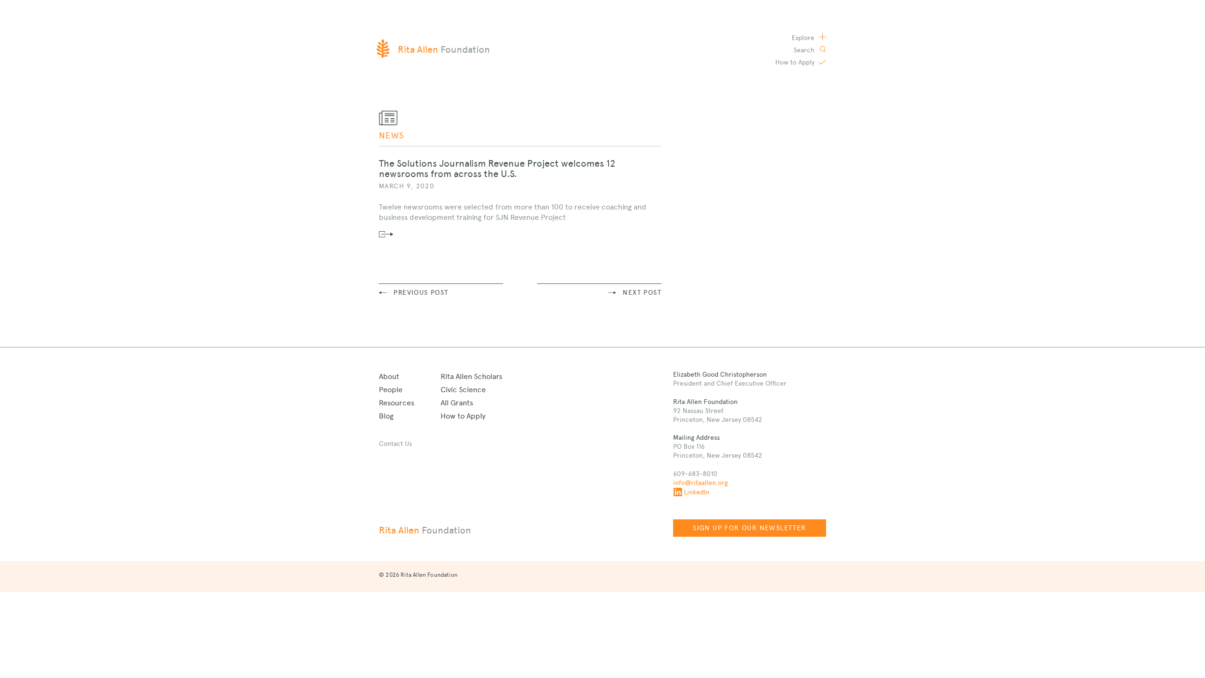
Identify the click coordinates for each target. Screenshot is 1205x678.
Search (805, 50)
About (389, 376)
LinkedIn (696, 492)
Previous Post (421, 292)
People (390, 389)
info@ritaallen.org (700, 482)
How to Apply (463, 416)
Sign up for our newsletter (749, 528)
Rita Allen (425, 530)
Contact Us (395, 443)
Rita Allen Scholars (471, 376)
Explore (804, 37)
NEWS (391, 135)
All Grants (457, 402)
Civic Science (463, 389)
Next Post (642, 292)
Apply (795, 62)
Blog (386, 416)
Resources (396, 402)
